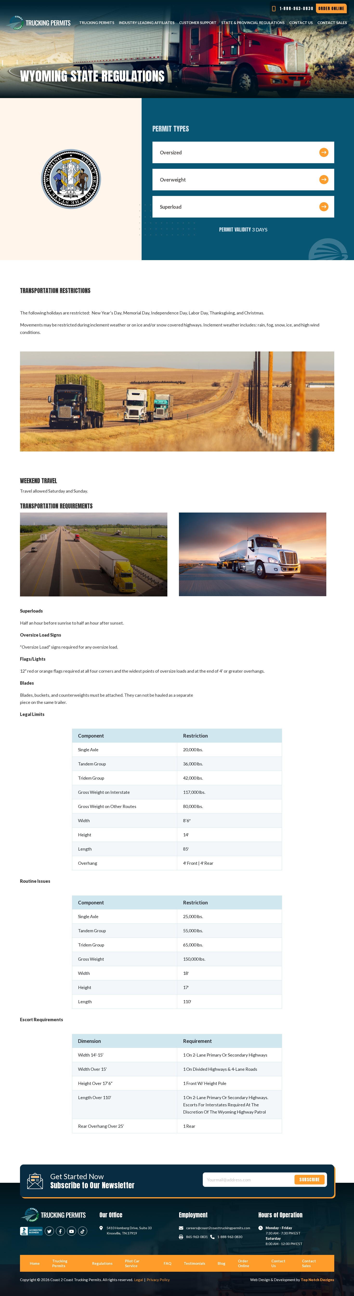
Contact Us (301, 22)
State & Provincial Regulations (252, 22)
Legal (138, 1279)
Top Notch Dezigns (317, 1279)
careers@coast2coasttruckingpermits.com (218, 1228)
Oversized (171, 152)
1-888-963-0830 (229, 1237)
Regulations (102, 1263)
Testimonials (194, 1263)
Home (35, 1263)
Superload (171, 207)
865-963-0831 (197, 1237)
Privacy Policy (158, 1279)
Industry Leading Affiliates (146, 22)
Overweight (173, 179)
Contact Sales (332, 22)
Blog (221, 1263)
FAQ (167, 1263)
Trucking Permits (96, 22)
